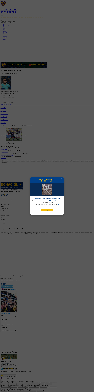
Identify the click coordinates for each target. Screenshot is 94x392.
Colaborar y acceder (47, 210)
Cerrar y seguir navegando (47, 212)
